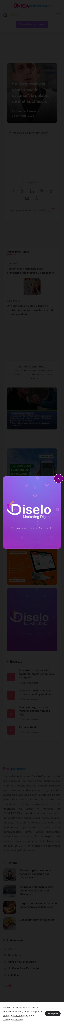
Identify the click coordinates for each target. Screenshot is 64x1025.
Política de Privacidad (15, 1015)
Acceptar (52, 1013)
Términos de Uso (13, 1019)
